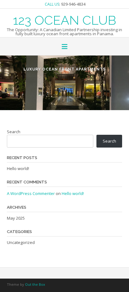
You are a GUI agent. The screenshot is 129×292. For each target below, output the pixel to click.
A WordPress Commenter (31, 193)
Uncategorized (21, 242)
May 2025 (16, 218)
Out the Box (35, 284)
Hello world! (18, 168)
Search (13, 131)
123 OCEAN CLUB (64, 20)
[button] (64, 47)
